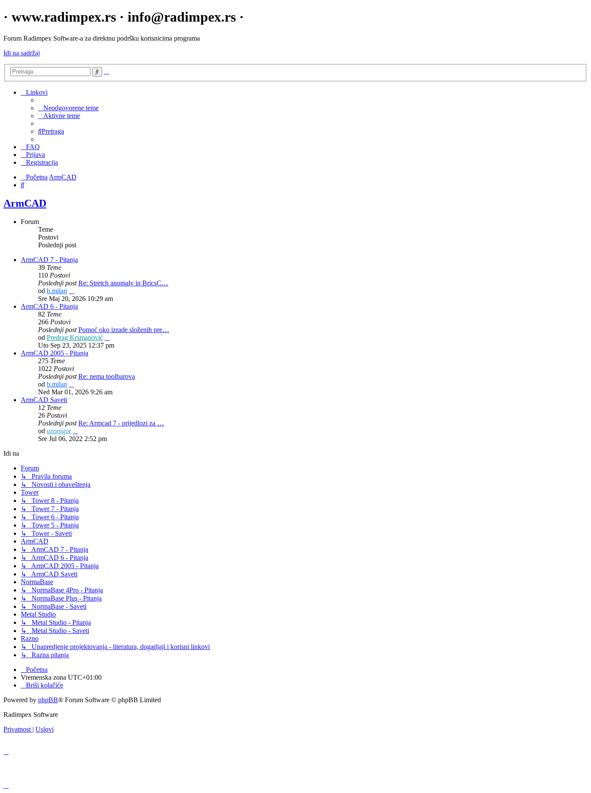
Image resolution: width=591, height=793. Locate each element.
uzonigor (59, 431)
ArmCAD (24, 203)
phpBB (48, 699)
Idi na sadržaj (21, 53)
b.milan (57, 290)
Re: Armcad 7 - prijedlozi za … (121, 423)
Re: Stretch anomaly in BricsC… (123, 283)
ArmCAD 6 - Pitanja (49, 306)
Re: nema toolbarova (106, 376)
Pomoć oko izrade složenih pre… (123, 329)
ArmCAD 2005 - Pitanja (54, 353)
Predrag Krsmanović (75, 337)
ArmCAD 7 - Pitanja (49, 259)
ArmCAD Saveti (44, 399)
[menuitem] (68, 108)
